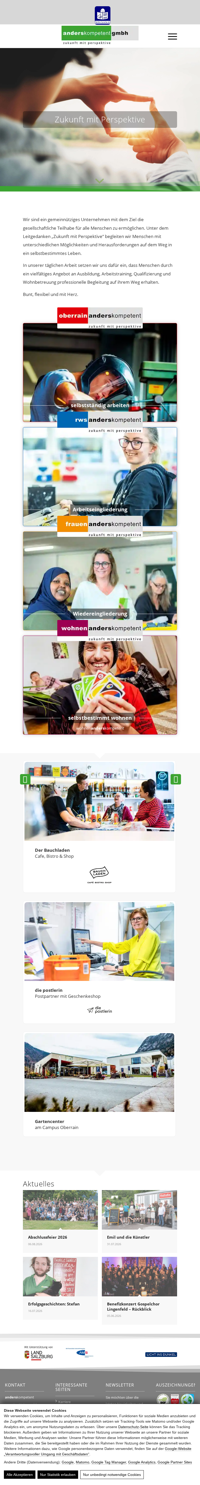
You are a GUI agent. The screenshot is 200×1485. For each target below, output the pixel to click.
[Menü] (170, 36)
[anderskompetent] (100, 37)
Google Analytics (141, 1462)
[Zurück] (25, 779)
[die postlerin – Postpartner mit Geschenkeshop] (99, 942)
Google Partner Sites (175, 1462)
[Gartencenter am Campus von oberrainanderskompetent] (99, 1073)
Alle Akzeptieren (20, 1475)
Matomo (82, 1462)
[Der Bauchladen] (99, 802)
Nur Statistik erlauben (58, 1475)
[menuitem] (101, 14)
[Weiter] (176, 779)
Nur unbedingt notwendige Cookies (112, 1475)
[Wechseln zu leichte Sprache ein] (102, 14)
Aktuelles (38, 1184)
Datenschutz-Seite (133, 1427)
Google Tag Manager (108, 1462)
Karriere (64, 1402)
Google (68, 1462)
